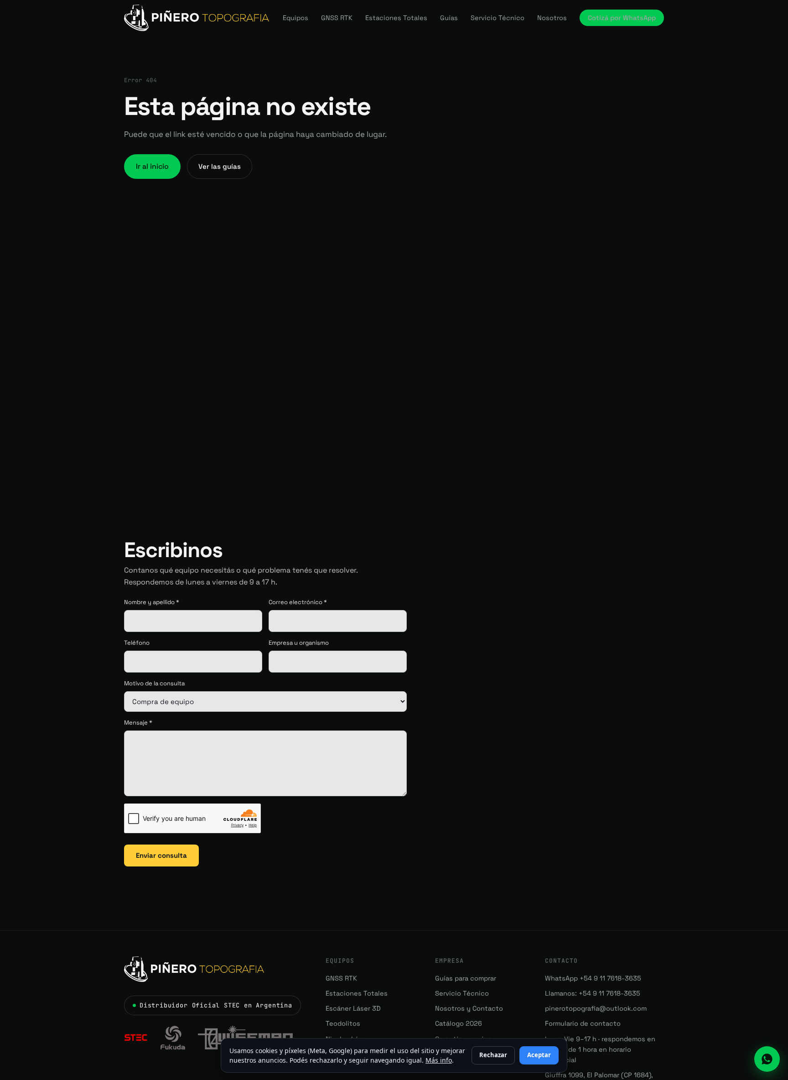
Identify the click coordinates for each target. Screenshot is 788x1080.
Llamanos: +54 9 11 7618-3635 (592, 993)
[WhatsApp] (767, 1059)
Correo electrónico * (298, 602)
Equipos (295, 18)
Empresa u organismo (299, 643)
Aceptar (539, 1055)
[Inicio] (196, 18)
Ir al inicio (152, 166)
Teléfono (137, 643)
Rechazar (493, 1055)
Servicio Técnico (497, 18)
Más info (438, 1060)
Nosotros (552, 18)
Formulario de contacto (583, 1023)
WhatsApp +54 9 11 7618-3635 (593, 978)
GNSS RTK (337, 18)
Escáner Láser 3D (353, 1008)
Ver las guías (219, 166)
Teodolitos (343, 1023)
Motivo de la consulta (154, 683)
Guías (449, 18)
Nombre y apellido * (151, 602)
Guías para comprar (465, 978)
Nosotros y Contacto (469, 1008)
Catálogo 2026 (458, 1023)
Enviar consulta (161, 855)
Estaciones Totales (396, 18)
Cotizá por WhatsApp (622, 18)
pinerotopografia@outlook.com (596, 1008)
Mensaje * (138, 722)
